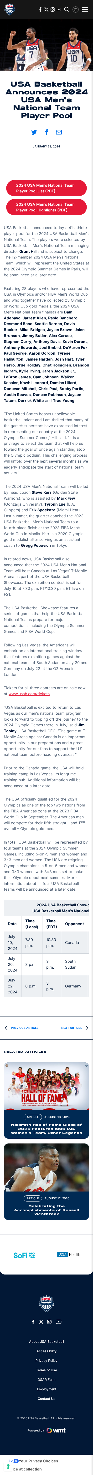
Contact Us (46, 1399)
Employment (46, 1389)
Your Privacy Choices (38, 1461)
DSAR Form (46, 1379)
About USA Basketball (46, 1341)
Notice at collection (24, 1469)
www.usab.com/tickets (29, 693)
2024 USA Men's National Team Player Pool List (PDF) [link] (51, 188)
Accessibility (46, 1351)
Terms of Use (46, 1370)
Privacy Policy (46, 1360)
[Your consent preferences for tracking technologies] (8, 1466)
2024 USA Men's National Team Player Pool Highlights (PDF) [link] (51, 207)
